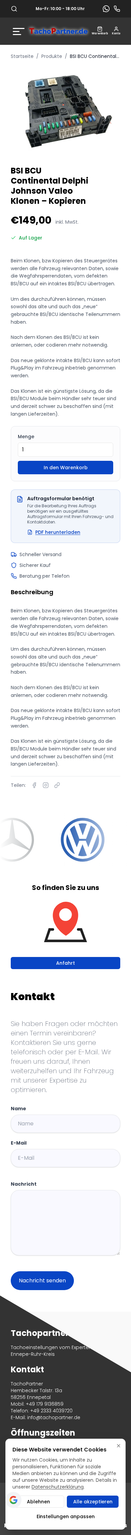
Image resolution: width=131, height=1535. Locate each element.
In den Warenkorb (66, 467)
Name (18, 1108)
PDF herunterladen (57, 532)
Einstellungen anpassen (66, 1516)
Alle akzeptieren (93, 1501)
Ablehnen (38, 1501)
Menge (26, 436)
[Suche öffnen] (14, 8)
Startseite (22, 56)
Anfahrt (65, 963)
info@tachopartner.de (53, 1417)
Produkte (51, 56)
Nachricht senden (42, 1280)
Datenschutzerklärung (58, 1486)
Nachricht (24, 1184)
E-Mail (19, 1143)
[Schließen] (118, 1445)
